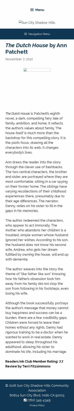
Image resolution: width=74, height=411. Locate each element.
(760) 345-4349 (38, 400)
